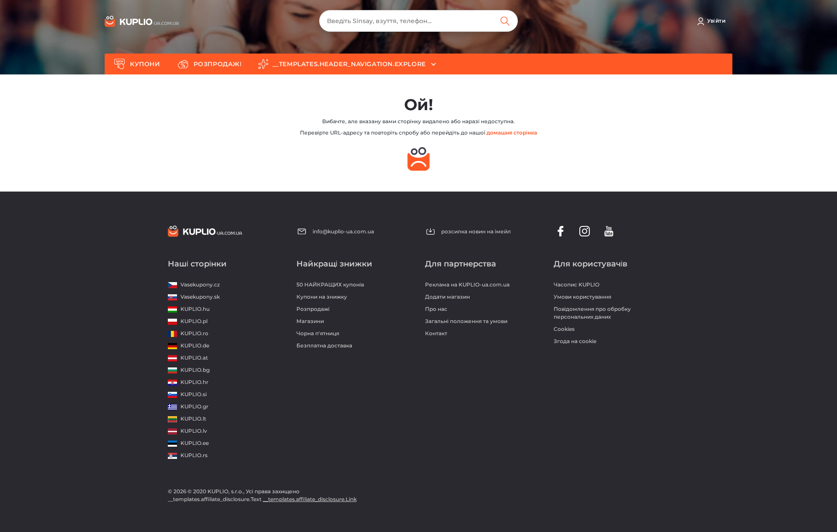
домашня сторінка (512, 132)
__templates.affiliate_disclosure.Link (310, 499)
